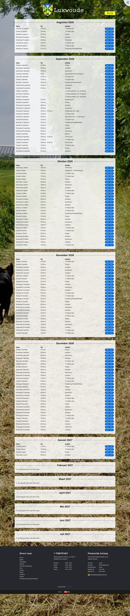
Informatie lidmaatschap (26, 566)
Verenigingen (23, 562)
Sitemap (22, 576)
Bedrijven (22, 564)
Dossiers (22, 570)
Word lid (110, 13)
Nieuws (21, 557)
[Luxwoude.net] (65, 10)
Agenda (21, 559)
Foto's (21, 568)
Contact (21, 572)
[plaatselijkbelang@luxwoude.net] (89, 575)
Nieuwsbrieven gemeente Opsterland (29, 578)
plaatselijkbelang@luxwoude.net (99, 575)
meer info (109, 28)
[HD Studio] (67, 592)
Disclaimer (22, 574)
